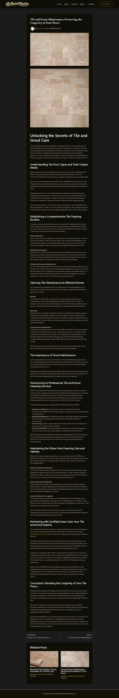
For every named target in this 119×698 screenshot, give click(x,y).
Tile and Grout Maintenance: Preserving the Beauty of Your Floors (74, 671)
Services (75, 4)
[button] (85, 4)
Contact (91, 4)
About (66, 4)
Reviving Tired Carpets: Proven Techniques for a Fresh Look (43, 670)
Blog (82, 4)
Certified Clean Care (37, 534)
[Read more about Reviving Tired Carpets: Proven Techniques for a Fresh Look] (44, 659)
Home (59, 4)
